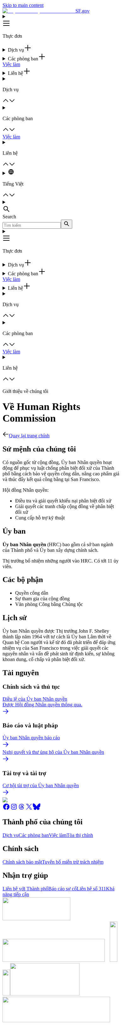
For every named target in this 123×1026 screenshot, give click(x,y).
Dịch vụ (11, 835)
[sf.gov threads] (21, 808)
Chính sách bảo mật (22, 862)
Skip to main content (23, 5)
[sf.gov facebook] (6, 808)
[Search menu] (61, 206)
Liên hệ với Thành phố (25, 888)
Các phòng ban (34, 835)
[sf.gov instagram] (14, 808)
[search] (66, 224)
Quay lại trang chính (29, 435)
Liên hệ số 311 (91, 888)
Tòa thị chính (80, 835)
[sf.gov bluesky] (36, 808)
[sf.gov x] (29, 808)
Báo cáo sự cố (62, 888)
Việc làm (11, 64)
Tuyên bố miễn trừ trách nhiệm (72, 862)
